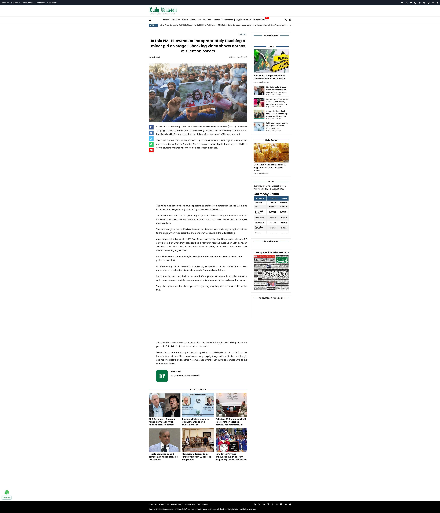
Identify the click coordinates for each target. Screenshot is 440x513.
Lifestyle (207, 20)
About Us (5, 2)
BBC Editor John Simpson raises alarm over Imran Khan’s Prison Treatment (217, 25)
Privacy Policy (27, 2)
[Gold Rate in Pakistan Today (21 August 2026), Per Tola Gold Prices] (271, 152)
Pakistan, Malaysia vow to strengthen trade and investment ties (195, 422)
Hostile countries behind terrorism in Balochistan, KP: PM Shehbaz (163, 456)
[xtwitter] (406, 3)
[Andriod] (433, 3)
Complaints (40, 2)
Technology (227, 20)
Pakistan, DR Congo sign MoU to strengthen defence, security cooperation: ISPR (231, 422)
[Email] (151, 150)
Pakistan (176, 20)
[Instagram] (415, 3)
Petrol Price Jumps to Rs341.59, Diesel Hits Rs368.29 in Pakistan (270, 77)
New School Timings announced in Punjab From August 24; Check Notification (231, 456)
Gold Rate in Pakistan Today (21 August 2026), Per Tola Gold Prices (270, 167)
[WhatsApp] (151, 144)
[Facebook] (402, 3)
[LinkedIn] (151, 133)
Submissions (51, 2)
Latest (166, 20)
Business (194, 20)
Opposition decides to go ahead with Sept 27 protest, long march (196, 456)
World (185, 20)
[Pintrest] (424, 3)
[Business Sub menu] (200, 20)
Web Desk (155, 57)
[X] (151, 138)
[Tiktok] (420, 3)
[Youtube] (411, 3)
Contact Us (15, 2)
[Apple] (437, 3)
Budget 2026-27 (260, 20)
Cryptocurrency (243, 20)
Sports (217, 20)
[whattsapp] (7, 492)
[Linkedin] (428, 3)
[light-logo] (163, 11)
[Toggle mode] (285, 19)
